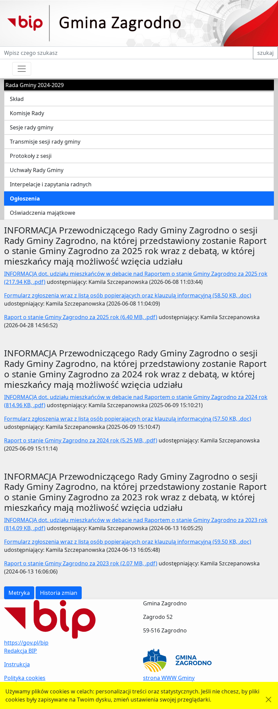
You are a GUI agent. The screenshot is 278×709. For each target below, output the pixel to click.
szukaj (265, 53)
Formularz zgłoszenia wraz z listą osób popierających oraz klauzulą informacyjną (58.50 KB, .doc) (127, 295)
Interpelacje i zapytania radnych (51, 184)
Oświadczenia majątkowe (42, 212)
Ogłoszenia (25, 198)
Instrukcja (17, 664)
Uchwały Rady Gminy (36, 170)
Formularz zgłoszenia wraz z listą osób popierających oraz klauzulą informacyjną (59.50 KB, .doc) (127, 541)
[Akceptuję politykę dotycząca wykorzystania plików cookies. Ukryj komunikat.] (268, 699)
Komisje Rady (27, 113)
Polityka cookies (24, 678)
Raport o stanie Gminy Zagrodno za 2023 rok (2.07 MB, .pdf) (80, 563)
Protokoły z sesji (31, 156)
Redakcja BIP (20, 650)
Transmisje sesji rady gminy (45, 141)
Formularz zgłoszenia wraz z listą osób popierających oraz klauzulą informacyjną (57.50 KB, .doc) (127, 418)
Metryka (19, 593)
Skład (17, 99)
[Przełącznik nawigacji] (21, 69)
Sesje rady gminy (31, 127)
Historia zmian (58, 593)
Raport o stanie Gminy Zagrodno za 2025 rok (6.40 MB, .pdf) (80, 317)
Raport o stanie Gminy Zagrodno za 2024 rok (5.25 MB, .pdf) (80, 440)
